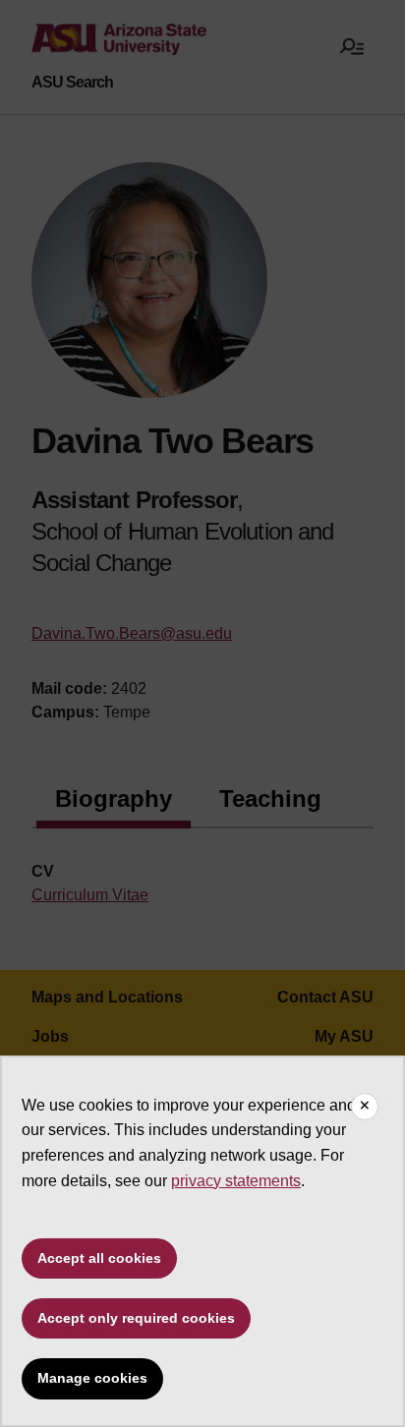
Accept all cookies (99, 1258)
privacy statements (236, 1180)
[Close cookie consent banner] (364, 1106)
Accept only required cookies (136, 1318)
